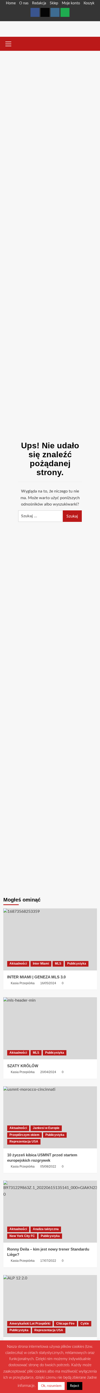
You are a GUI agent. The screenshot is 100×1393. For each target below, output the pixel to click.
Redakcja (39, 3)
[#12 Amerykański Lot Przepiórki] (50, 1306)
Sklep (54, 3)
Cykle (85, 1323)
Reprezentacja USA (23, 1141)
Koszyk (89, 3)
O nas (23, 3)
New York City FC (22, 1236)
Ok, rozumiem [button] (51, 1386)
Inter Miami (41, 963)
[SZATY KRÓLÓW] (50, 1028)
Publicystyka (76, 963)
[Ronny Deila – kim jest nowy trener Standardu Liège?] (50, 1212)
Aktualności (18, 963)
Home (11, 3)
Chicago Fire (65, 1323)
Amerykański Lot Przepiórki (29, 1323)
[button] (8, 43)
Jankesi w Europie (46, 1128)
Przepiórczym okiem (24, 1135)
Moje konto (71, 3)
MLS (58, 963)
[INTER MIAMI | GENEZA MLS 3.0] (50, 939)
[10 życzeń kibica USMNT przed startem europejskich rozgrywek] (50, 1117)
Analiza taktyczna (46, 1229)
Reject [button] (74, 1386)
